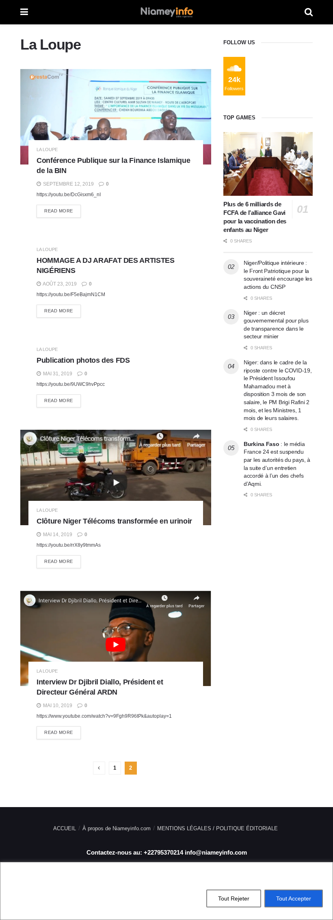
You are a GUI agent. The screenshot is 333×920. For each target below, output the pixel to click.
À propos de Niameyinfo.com (116, 828)
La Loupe (47, 149)
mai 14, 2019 (57, 534)
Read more (58, 210)
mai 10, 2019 (57, 705)
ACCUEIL (64, 828)
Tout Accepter (293, 898)
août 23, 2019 (59, 284)
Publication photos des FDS (83, 360)
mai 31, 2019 (57, 374)
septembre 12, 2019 (68, 184)
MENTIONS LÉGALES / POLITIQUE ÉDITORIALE (217, 828)
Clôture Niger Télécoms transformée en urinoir (114, 521)
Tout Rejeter (233, 898)
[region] (166, 891)
